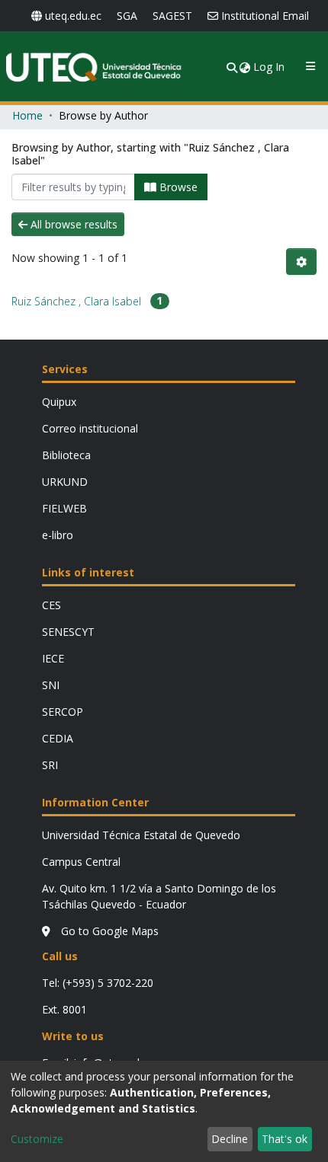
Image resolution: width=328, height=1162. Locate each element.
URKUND (65, 481)
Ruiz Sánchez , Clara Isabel (76, 301)
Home (27, 115)
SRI (50, 765)
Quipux (59, 401)
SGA (127, 15)
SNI (50, 685)
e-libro (57, 535)
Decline (229, 1139)
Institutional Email (265, 15)
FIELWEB (64, 508)
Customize (37, 1139)
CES (51, 605)
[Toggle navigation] (310, 66)
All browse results (72, 224)
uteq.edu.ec (73, 15)
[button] (245, 67)
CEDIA (57, 738)
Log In (269, 66)
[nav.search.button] (232, 67)
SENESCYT (68, 631)
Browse (177, 187)
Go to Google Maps (108, 931)
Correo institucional (90, 428)
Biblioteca (66, 455)
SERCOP (62, 711)
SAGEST (172, 15)
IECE (53, 658)
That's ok (284, 1139)
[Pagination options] (301, 261)
